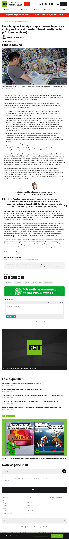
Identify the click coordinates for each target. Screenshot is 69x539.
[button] (34, 347)
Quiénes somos (30, 500)
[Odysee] (28, 527)
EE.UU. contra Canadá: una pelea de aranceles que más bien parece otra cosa (34, 458)
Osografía (8, 415)
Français (44, 532)
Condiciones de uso (31, 513)
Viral (15, 10)
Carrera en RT (30, 510)
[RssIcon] (43, 527)
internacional (48, 282)
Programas (24, 10)
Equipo (28, 505)
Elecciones (18, 282)
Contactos (29, 502)
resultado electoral (36, 103)
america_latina (37, 282)
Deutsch (31, 532)
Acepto (13, 476)
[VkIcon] (40, 4)
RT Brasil (18, 532)
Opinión (36, 10)
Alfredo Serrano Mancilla (15, 37)
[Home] (4, 4)
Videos (5, 505)
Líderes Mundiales (8, 513)
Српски (51, 532)
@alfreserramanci (34, 259)
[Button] (36, 4)
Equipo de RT (61, 10)
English (38, 532)
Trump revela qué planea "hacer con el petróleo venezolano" (22, 389)
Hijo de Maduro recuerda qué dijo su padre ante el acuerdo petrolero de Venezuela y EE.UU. (32, 395)
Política (27, 282)
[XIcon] (46, 4)
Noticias (7, 10)
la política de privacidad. (15, 476)
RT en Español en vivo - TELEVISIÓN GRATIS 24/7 (21, 368)
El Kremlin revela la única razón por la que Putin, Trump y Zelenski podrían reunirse (30, 401)
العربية (24, 532)
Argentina (8, 282)
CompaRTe (10, 532)
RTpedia (5, 511)
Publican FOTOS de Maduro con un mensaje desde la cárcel (21, 384)
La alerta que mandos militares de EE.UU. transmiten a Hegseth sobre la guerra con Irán (32, 407)
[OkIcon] (55, 4)
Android (51, 500)
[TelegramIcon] (49, 4)
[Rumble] (43, 4)
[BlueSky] (52, 4)
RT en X (34, 490)
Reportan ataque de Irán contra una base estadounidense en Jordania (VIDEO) (34, 15)
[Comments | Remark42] (34, 313)
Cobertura (29, 508)
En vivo (27, 4)
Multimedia (47, 10)
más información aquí (41, 536)
